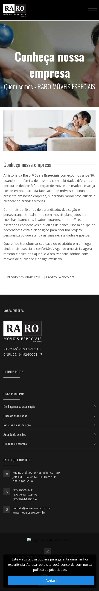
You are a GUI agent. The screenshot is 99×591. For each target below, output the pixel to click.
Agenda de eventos (14, 434)
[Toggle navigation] (92, 8)
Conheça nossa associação (19, 406)
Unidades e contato (15, 443)
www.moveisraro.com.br (29, 513)
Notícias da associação (17, 424)
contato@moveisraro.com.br (32, 508)
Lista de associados (15, 415)
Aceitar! (51, 580)
